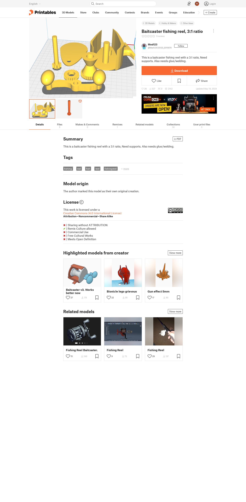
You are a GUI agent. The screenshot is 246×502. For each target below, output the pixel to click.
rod (79, 168)
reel (97, 168)
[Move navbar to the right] (198, 12)
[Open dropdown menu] (213, 31)
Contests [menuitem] (130, 12)
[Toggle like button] (68, 298)
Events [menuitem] (159, 12)
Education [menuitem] (189, 12)
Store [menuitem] (83, 12)
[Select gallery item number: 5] (87, 343)
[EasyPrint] (189, 4)
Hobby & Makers (168, 23)
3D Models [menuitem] (68, 12)
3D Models (150, 23)
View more (175, 252)
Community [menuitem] (112, 12)
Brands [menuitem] (145, 12)
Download (181, 70)
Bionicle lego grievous (122, 291)
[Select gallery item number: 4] (85, 343)
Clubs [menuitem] (95, 12)
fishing (68, 168)
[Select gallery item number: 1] (119, 284)
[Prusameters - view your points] (197, 4)
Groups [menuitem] (173, 12)
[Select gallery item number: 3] (125, 284)
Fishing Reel (115, 350)
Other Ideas (188, 23)
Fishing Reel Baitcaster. (82, 350)
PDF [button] (179, 138)
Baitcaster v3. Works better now (80, 291)
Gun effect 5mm (159, 291)
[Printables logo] (42, 12)
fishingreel (111, 168)
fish (88, 168)
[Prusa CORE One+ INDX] (179, 104)
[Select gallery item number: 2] (123, 284)
